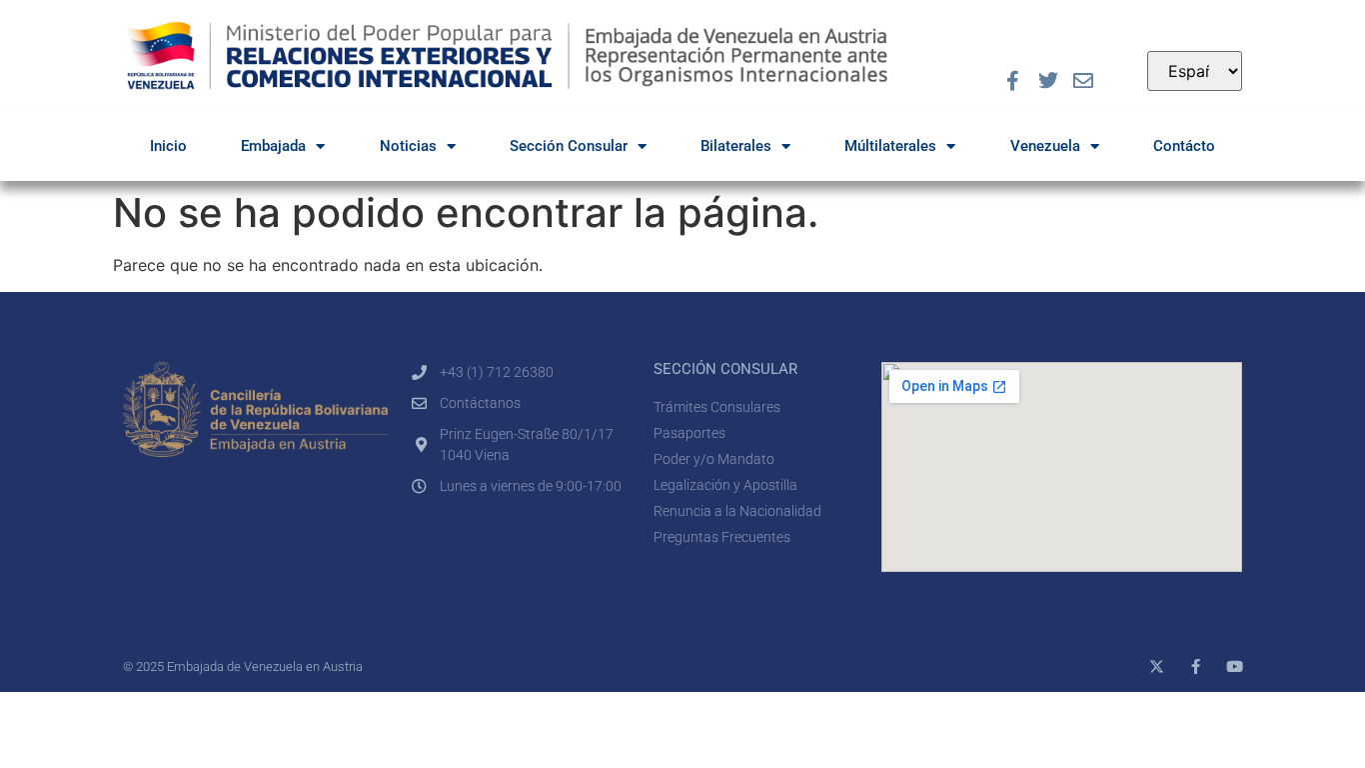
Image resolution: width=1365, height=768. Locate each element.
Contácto (1184, 146)
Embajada (273, 146)
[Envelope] (1083, 81)
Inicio (168, 146)
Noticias (408, 146)
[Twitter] (1048, 81)
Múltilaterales (890, 146)
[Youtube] (1234, 666)
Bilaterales (735, 146)
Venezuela (1045, 146)
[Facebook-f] (1013, 81)
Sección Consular (569, 146)
